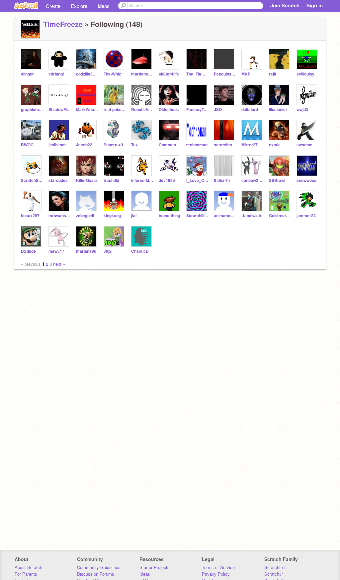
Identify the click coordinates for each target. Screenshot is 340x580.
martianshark (142, 74)
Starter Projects (154, 567)
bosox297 (30, 215)
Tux (134, 145)
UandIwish (251, 215)
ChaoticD (140, 251)
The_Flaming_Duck (197, 74)
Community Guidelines (99, 567)
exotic (275, 145)
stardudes (58, 180)
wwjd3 (302, 109)
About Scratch (28, 567)
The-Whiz (112, 74)
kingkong (112, 215)
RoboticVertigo (142, 109)
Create (53, 5)
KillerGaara (87, 180)
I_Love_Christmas (197, 180)
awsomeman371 (308, 145)
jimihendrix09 (59, 145)
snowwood (306, 180)
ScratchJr (273, 574)
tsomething (169, 215)
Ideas (104, 5)
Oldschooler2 (170, 109)
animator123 (225, 215)
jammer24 (306, 215)
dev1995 (167, 180)
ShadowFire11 (59, 109)
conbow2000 (252, 180)
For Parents (26, 574)
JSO (218, 109)
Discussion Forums (95, 574)
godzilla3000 (87, 74)
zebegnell (85, 215)
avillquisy (305, 74)
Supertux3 (113, 145)
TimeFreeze (63, 24)
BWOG (27, 145)
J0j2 (108, 251)
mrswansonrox (59, 215)
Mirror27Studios (252, 145)
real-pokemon (115, 109)
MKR (246, 74)
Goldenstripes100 (280, 215)
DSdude (28, 251)
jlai (133, 215)
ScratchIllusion (197, 215)
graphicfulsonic (32, 109)
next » (59, 264)
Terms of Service (218, 567)
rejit (272, 74)
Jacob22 (84, 145)
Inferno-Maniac (142, 180)
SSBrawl (277, 180)
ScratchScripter (32, 180)
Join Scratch (284, 5)
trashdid (111, 180)
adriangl (56, 74)
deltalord (249, 109)
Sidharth (222, 180)
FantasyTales (197, 109)
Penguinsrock (225, 74)
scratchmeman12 (225, 145)
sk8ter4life (169, 74)
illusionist (278, 109)
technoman (197, 145)
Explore (79, 5)
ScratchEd (274, 567)
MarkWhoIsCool (87, 109)
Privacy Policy (216, 574)
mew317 (56, 251)
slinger (27, 74)
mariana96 (86, 251)
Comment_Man (170, 145)
